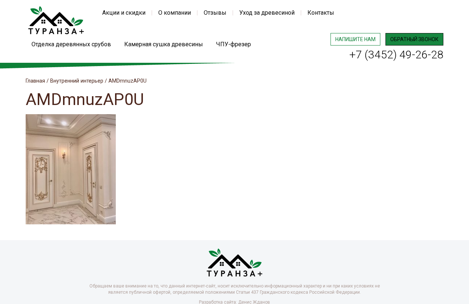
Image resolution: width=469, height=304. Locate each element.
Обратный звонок (414, 39)
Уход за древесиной (267, 12)
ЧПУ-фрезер (233, 44)
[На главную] (56, 19)
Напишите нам (355, 39)
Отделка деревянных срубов (71, 44)
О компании (174, 12)
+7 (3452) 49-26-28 (396, 54)
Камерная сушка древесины (163, 44)
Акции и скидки (123, 12)
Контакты (320, 12)
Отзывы (215, 12)
